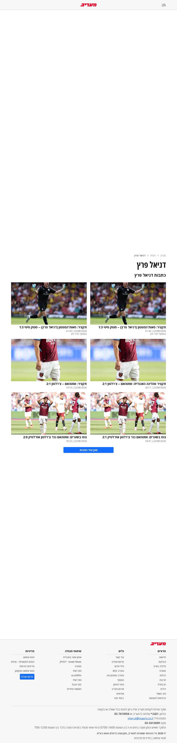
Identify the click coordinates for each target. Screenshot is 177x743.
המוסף (120, 680)
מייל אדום (119, 666)
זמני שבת (76, 684)
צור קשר (120, 657)
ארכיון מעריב (118, 689)
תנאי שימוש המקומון (24, 670)
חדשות (162, 657)
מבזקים (162, 661)
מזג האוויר (161, 693)
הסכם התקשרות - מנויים (22, 661)
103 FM (77, 670)
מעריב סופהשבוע (115, 675)
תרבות (163, 680)
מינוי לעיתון (118, 684)
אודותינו (120, 693)
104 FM (77, 680)
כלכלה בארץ (160, 666)
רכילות (163, 675)
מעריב (163, 255)
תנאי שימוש (28, 657)
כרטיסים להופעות (157, 698)
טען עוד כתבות (88, 450)
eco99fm (76, 675)
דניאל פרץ (140, 255)
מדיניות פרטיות (27, 666)
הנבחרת (162, 684)
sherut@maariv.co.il (140, 718)
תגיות (152, 255)
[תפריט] (169, 5)
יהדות (163, 689)
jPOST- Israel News (70, 661)
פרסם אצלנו (118, 661)
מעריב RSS (118, 670)
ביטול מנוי (119, 698)
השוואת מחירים (74, 689)
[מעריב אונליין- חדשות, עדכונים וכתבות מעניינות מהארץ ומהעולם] (88, 4)
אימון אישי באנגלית (72, 657)
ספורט (163, 670)
